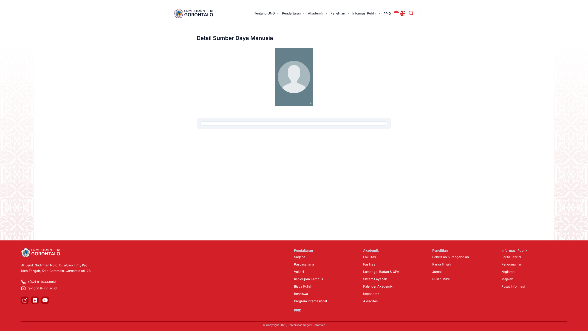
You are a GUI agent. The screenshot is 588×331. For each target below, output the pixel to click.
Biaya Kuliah (303, 286)
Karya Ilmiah (441, 264)
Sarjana (299, 257)
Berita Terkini (511, 257)
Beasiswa (301, 294)
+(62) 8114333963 (42, 282)
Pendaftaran (291, 13)
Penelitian (338, 13)
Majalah (507, 279)
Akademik (315, 13)
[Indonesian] (396, 13)
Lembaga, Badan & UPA (381, 272)
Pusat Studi (440, 279)
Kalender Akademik (378, 286)
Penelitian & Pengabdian (450, 257)
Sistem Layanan (375, 279)
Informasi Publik (364, 13)
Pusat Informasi (513, 286)
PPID (387, 13)
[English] (403, 13)
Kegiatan (507, 272)
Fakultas (369, 257)
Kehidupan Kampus (308, 279)
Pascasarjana (304, 264)
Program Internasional (310, 301)
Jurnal (436, 272)
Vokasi (299, 272)
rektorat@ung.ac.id (42, 288)
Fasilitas (369, 264)
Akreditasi (370, 301)
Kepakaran (371, 294)
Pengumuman (511, 264)
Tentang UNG (264, 13)
